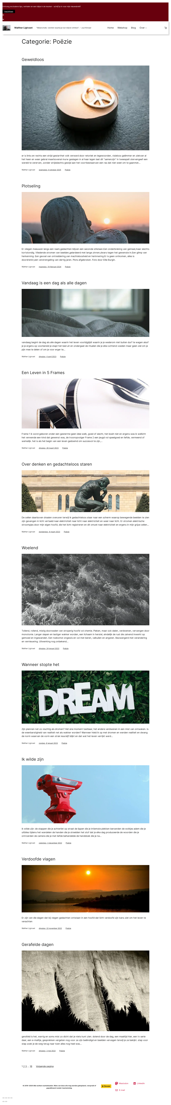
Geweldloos (33, 59)
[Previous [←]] (4, 1101)
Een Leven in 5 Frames (43, 372)
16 (31, 1066)
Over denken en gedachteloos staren (57, 464)
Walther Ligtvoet (23, 27)
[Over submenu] (146, 28)
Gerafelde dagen (38, 944)
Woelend (30, 548)
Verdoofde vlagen (38, 859)
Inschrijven (8, 11)
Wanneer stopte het (40, 664)
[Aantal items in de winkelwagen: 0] (165, 28)
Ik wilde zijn (33, 759)
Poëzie (67, 170)
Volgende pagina (45, 1066)
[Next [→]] (6, 1101)
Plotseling (31, 186)
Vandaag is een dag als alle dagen (54, 283)
